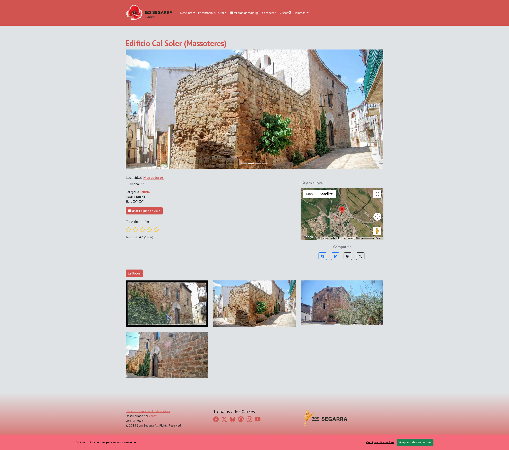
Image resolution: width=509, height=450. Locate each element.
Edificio (145, 192)
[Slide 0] (244, 163)
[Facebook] (323, 256)
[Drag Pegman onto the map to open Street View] (377, 231)
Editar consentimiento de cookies (148, 411)
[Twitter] (360, 256)
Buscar (283, 13)
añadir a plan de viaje (145, 211)
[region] (254, 442)
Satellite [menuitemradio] (326, 194)
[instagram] (249, 419)
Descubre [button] (186, 13)
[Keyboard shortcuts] (319, 238)
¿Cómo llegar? (314, 183)
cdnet (153, 416)
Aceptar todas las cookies (415, 442)
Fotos (135, 273)
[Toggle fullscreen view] (377, 194)
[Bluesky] (335, 256)
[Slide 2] (258, 163)
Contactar (269, 13)
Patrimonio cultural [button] (211, 13)
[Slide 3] (265, 163)
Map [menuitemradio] (309, 194)
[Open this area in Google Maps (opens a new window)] (308, 237)
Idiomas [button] (300, 13)
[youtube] (257, 419)
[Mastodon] (348, 256)
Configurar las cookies (380, 442)
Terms (379, 238)
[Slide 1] (251, 163)
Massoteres (153, 177)
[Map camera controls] (377, 217)
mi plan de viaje (245, 13)
